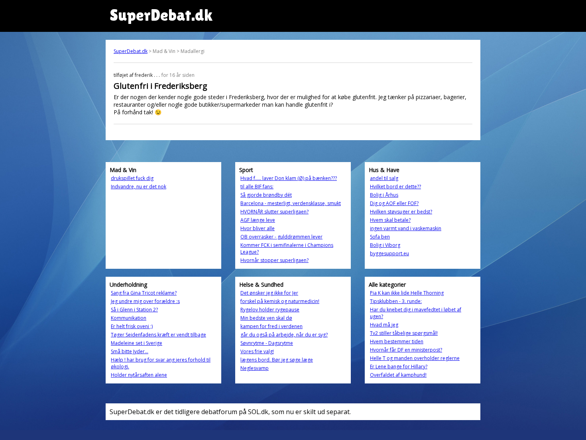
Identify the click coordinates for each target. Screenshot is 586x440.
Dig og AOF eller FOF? (394, 203)
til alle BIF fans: (256, 186)
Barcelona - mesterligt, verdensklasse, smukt (290, 203)
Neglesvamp (254, 368)
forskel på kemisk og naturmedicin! (279, 301)
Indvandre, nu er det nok (138, 186)
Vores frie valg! (257, 351)
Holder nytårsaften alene (139, 375)
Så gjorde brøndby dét (266, 195)
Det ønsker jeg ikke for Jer (269, 292)
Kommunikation (128, 318)
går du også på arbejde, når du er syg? (284, 334)
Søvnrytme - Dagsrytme (266, 343)
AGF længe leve (257, 220)
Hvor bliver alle (257, 228)
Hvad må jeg (384, 324)
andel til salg (384, 178)
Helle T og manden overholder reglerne (415, 358)
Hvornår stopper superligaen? (274, 260)
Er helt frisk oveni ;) (132, 326)
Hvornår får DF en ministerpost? (406, 349)
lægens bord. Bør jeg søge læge (276, 359)
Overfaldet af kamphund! (398, 375)
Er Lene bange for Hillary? (398, 366)
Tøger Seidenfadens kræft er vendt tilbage (158, 334)
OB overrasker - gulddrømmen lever (281, 236)
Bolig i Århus (384, 195)
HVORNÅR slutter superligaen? (274, 211)
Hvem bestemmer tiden (396, 341)
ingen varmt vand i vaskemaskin (405, 228)
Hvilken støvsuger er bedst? (401, 211)
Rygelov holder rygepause (269, 309)
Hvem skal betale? (390, 220)
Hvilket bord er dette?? (395, 186)
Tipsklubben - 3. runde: (396, 301)
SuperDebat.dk (130, 51)
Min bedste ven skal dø (266, 318)
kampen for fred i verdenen (271, 326)
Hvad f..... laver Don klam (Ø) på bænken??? (288, 178)
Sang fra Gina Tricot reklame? (144, 292)
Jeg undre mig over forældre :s (145, 301)
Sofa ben (380, 236)
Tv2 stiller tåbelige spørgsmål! (404, 333)
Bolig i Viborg (385, 245)
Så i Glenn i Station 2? (134, 309)
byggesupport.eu (389, 253)
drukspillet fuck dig (132, 178)
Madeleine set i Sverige (136, 343)
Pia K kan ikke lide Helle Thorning (407, 292)
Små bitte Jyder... (129, 351)
